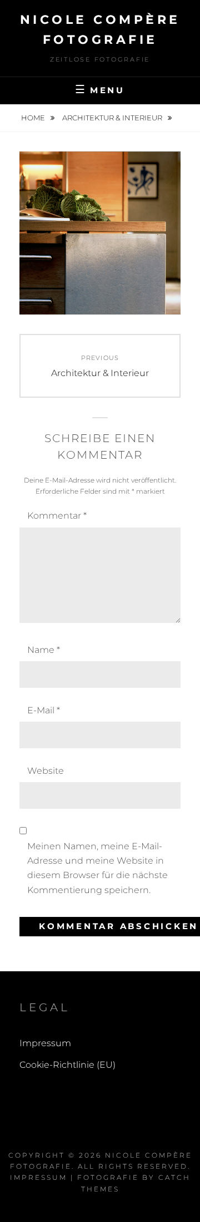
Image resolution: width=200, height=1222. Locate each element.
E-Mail (43, 710)
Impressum (45, 1043)
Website (45, 770)
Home (34, 117)
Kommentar (57, 515)
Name (43, 650)
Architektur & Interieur (113, 117)
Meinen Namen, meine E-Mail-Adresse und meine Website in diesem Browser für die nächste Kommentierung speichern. (97, 868)
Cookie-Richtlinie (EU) (67, 1064)
